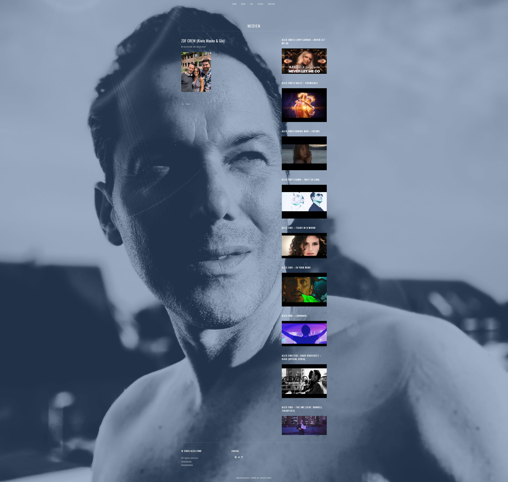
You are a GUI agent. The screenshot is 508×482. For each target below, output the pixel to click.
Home (234, 4)
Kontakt (271, 4)
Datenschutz (187, 464)
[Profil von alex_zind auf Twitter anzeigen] (239, 457)
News (243, 4)
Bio (251, 4)
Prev (188, 104)
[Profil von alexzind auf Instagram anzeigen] (242, 457)
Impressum (186, 461)
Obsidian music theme (246, 478)
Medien (254, 26)
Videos (261, 4)
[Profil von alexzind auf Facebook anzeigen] (236, 457)
